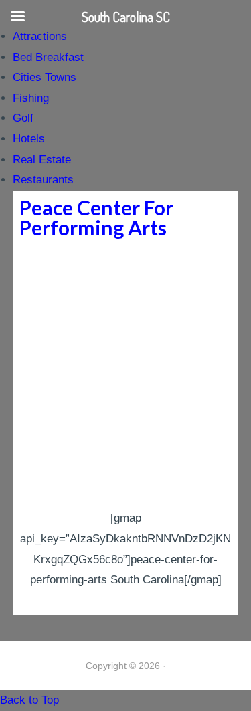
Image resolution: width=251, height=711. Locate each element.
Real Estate (42, 159)
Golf (23, 118)
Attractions (40, 36)
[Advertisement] (125, 376)
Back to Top (29, 700)
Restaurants (43, 179)
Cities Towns (44, 77)
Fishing (31, 98)
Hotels (29, 138)
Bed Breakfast (48, 57)
